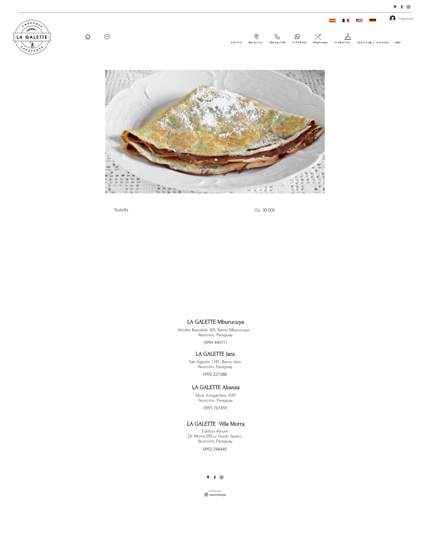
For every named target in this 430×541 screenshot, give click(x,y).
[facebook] (402, 7)
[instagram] (408, 7)
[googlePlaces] (395, 7)
